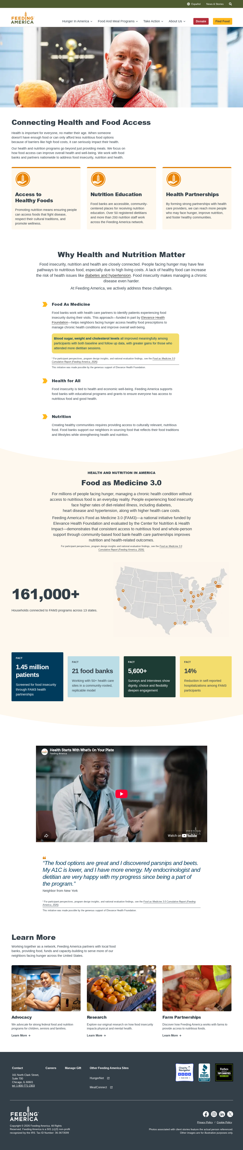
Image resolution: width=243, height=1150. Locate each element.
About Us (175, 21)
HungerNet (97, 1078)
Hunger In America (75, 21)
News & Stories (215, 4)
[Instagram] (214, 1116)
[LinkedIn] (222, 1116)
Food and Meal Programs (116, 21)
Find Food (222, 21)
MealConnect (98, 1087)
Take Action (151, 21)
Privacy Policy (205, 1122)
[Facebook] (206, 1116)
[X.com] (230, 1116)
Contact (17, 1068)
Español (196, 4)
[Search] (230, 4)
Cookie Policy (224, 1122)
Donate (201, 21)
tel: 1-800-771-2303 (23, 1085)
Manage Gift (73, 1068)
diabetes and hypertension (108, 275)
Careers (51, 1068)
